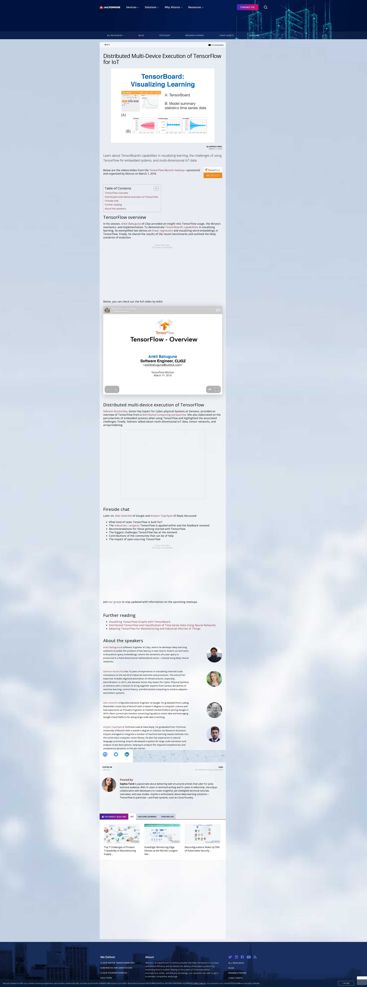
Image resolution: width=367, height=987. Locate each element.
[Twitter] (116, 756)
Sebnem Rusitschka (115, 411)
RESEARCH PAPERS (237, 973)
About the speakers (115, 208)
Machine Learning (205, 770)
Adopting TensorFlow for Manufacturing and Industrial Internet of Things (154, 628)
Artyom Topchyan (162, 515)
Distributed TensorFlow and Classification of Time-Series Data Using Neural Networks (162, 625)
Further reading (113, 204)
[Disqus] (163, 899)
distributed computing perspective (164, 414)
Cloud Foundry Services (113, 972)
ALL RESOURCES (236, 963)
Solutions (106, 977)
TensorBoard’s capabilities (181, 227)
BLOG (231, 968)
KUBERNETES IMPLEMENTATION (116, 967)
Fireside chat (111, 200)
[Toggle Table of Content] (155, 188)
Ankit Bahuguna (131, 223)
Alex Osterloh (123, 515)
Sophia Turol (215, 146)
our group (115, 602)
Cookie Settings (199, 983)
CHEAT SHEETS (235, 978)
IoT (196, 770)
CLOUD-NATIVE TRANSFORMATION (117, 962)
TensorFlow (218, 770)
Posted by (126, 779)
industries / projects (127, 525)
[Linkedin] (126, 756)
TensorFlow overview (116, 192)
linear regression (162, 230)
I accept (346, 983)
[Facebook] (105, 756)
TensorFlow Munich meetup (166, 170)
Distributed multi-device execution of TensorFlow (131, 196)
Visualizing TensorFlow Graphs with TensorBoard (139, 621)
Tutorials (106, 770)
